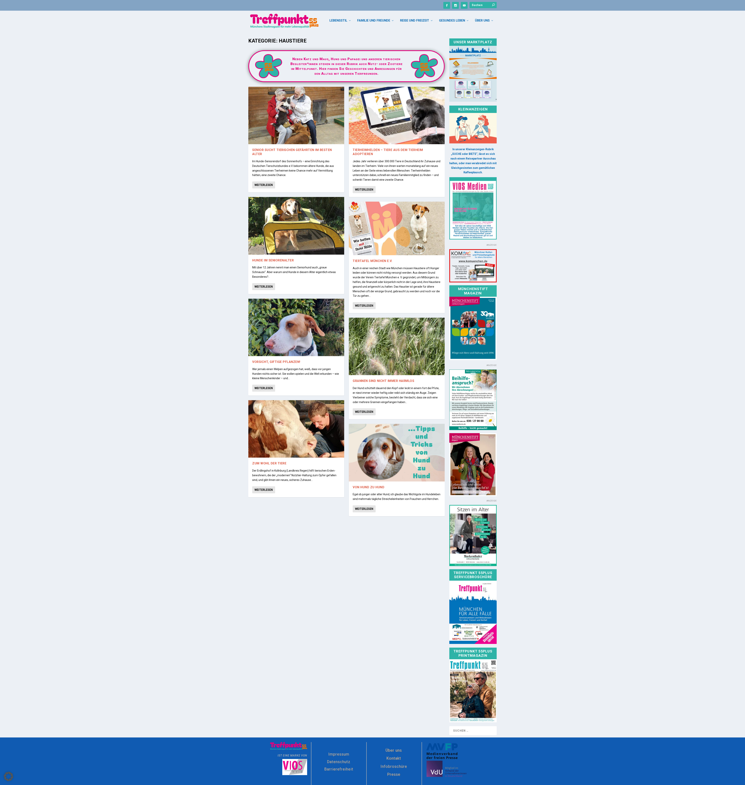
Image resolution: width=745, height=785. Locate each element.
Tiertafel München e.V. (372, 261)
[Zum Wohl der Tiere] (296, 429)
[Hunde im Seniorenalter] (296, 225)
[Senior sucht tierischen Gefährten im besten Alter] (296, 115)
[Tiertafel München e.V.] (397, 228)
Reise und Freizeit (414, 20)
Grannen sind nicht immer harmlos (383, 381)
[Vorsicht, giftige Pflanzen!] (296, 327)
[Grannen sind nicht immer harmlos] (397, 346)
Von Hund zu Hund (368, 487)
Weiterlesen (264, 184)
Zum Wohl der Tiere (269, 463)
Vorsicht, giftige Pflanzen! (276, 362)
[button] (8, 776)
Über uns (482, 20)
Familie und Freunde (373, 20)
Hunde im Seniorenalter (273, 260)
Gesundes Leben (452, 20)
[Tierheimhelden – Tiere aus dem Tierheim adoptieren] (397, 115)
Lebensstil (338, 20)
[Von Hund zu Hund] (397, 452)
